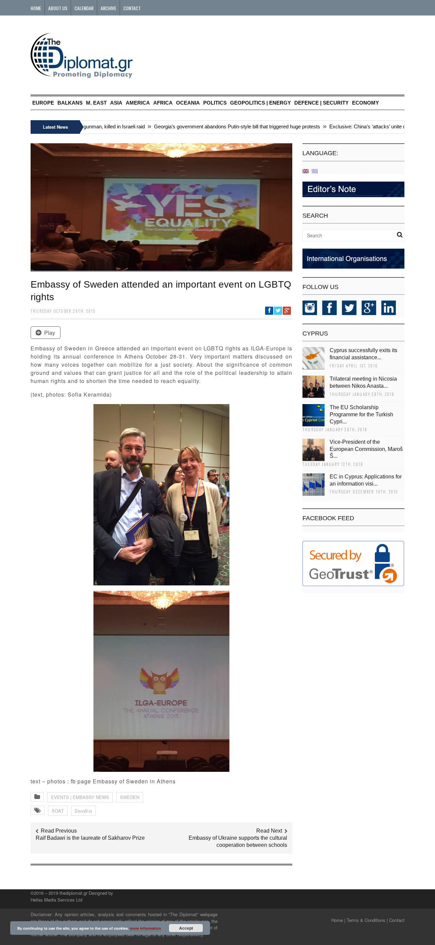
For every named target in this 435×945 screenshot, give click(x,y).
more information (145, 928)
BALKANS (70, 103)
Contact (132, 8)
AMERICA (138, 103)
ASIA (116, 103)
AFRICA (163, 103)
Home (36, 8)
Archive (108, 8)
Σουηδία (83, 810)
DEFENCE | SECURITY (321, 103)
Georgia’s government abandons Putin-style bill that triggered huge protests (226, 126)
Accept (186, 928)
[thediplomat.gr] (82, 75)
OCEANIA (188, 103)
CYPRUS (315, 333)
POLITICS (215, 103)
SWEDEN (129, 797)
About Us (57, 8)
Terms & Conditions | (367, 920)
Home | (338, 920)
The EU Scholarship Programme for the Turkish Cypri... (361, 414)
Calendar (83, 8)
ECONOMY (365, 103)
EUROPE (43, 103)
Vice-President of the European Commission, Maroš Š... (366, 449)
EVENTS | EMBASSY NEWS (80, 797)
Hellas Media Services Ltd (56, 899)
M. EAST (96, 103)
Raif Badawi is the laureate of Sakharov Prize (90, 838)
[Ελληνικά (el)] (315, 171)
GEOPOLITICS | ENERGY (260, 103)
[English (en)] (305, 171)
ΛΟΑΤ (58, 810)
